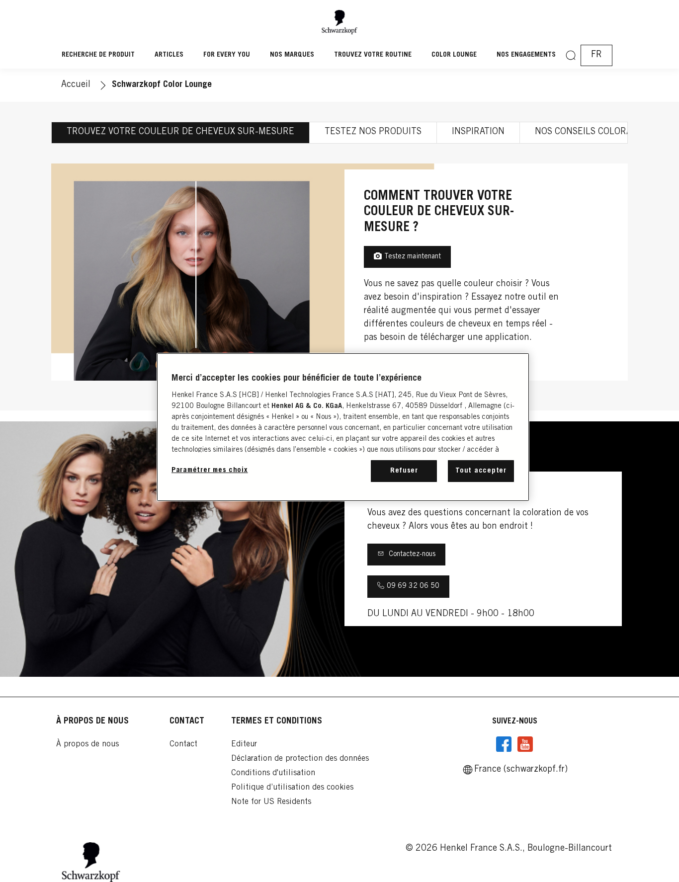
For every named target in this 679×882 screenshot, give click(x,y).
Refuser (404, 471)
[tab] (181, 132)
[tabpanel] (339, 272)
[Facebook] (504, 744)
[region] (343, 427)
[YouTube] (525, 744)
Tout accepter (481, 471)
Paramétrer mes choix (209, 470)
